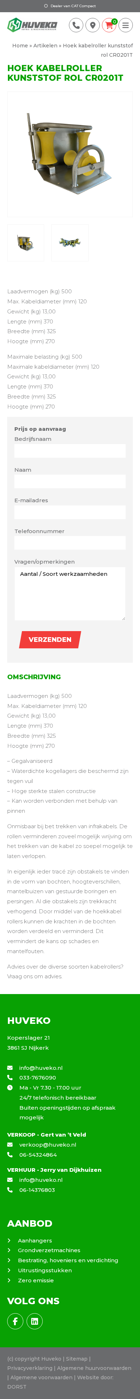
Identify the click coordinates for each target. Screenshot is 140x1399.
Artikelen (45, 45)
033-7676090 (37, 1077)
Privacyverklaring (29, 1368)
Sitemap (77, 1359)
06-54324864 (37, 1154)
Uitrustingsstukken (45, 1270)
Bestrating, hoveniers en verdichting (68, 1260)
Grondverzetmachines (49, 1250)
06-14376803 (36, 1189)
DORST (17, 1387)
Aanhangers (35, 1240)
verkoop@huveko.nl (47, 1144)
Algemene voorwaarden (41, 1377)
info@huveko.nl (40, 1067)
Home (20, 45)
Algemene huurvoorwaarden (94, 1368)
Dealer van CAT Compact (73, 6)
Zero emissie (36, 1280)
